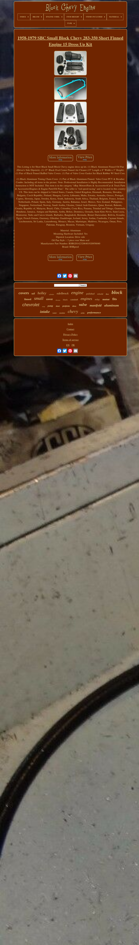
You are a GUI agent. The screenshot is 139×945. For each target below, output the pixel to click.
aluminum (111, 305)
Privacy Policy (70, 334)
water (55, 313)
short (58, 306)
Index (70, 323)
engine (77, 292)
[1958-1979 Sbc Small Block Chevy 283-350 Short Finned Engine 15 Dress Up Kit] (70, 63)
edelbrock (63, 293)
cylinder (51, 294)
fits (114, 299)
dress (74, 306)
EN (68, 345)
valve (83, 304)
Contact (70, 329)
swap (43, 306)
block (117, 292)
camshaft (74, 299)
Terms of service (70, 339)
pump (50, 306)
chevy (73, 311)
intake (45, 311)
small (38, 298)
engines (86, 299)
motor (106, 299)
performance (94, 312)
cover (49, 299)
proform (66, 306)
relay (97, 299)
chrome (58, 300)
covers (24, 293)
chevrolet (30, 304)
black (65, 300)
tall (33, 293)
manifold (96, 305)
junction (62, 313)
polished (90, 293)
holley (42, 293)
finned (27, 299)
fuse (107, 294)
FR (73, 345)
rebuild (100, 294)
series (83, 313)
